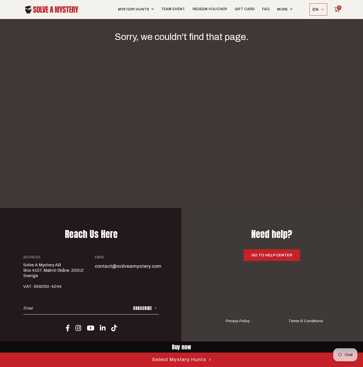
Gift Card (245, 9)
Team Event (173, 9)
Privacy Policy (238, 321)
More (282, 9)
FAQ (265, 9)
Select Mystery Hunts (179, 359)
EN (315, 9)
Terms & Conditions (305, 321)
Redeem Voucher (210, 9)
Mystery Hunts (133, 9)
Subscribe (142, 308)
